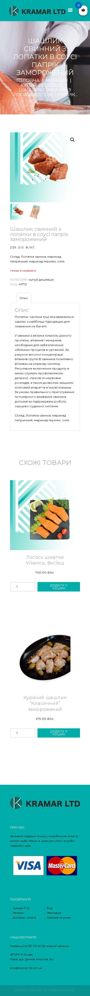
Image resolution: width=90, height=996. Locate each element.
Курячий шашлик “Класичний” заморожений (45, 703)
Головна (28, 80)
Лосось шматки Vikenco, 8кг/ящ (45, 560)
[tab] (23, 298)
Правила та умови (59, 917)
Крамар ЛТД (20, 908)
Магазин (56, 80)
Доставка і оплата (24, 917)
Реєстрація (54, 913)
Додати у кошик (58, 586)
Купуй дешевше (42, 85)
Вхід (49, 908)
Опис (24, 298)
